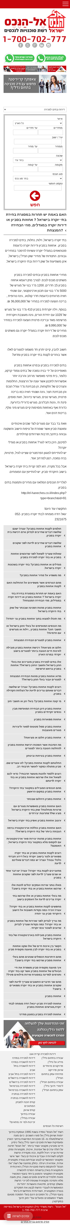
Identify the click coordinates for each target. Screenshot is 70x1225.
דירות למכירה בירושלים (22, 1082)
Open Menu (65, 4)
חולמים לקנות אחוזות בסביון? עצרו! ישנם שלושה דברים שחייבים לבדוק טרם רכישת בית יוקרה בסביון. (34, 532)
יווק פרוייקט (54, 1069)
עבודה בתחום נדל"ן (52, 1057)
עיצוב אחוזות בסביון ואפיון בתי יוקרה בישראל (34, 820)
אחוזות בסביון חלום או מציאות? (42, 737)
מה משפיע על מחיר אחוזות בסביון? (40, 575)
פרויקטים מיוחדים (53, 1065)
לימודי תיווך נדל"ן (53, 1085)
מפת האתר (35, 1217)
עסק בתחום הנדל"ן (52, 1089)
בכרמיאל (14, 1085)
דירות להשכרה (26, 1089)
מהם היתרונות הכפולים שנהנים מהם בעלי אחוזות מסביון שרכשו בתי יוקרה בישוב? (37, 958)
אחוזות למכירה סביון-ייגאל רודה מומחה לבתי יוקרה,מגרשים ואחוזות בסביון (35, 1005)
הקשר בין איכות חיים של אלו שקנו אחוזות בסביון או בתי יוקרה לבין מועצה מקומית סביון (34, 948)
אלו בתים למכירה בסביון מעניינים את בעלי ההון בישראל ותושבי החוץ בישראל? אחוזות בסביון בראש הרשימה (36, 665)
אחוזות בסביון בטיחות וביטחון (43, 755)
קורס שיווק (29, 1110)
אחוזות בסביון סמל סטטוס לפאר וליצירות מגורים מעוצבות (37, 728)
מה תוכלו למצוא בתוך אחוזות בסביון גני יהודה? (33, 618)
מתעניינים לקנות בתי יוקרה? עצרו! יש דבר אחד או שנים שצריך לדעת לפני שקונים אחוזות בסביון (33, 874)
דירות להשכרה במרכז (23, 1061)
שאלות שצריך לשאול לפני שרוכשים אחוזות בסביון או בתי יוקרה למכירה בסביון (36, 555)
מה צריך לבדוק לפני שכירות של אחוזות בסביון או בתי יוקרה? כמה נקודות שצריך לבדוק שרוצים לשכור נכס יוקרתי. (34, 924)
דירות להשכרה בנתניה (23, 1097)
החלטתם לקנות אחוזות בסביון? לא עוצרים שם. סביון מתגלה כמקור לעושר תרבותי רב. (33, 764)
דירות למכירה (27, 1085)
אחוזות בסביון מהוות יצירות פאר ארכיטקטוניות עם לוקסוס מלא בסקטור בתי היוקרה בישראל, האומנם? (34, 842)
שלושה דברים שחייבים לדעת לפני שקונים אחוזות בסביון (37, 544)
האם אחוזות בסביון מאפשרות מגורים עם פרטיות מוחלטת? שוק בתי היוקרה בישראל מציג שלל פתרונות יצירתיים (36, 810)
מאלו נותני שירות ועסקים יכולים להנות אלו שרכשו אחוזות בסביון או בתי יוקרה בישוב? (36, 887)
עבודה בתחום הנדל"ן (51, 1082)
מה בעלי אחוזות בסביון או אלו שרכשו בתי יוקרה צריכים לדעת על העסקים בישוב (37, 897)
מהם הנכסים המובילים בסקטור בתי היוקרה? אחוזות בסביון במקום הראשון (35, 789)
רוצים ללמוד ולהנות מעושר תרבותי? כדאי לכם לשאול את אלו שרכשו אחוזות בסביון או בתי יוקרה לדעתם (34, 777)
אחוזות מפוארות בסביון (47, 719)
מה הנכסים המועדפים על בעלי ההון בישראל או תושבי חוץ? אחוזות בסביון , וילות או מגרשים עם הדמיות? (33, 629)
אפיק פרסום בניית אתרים (35, 1221)
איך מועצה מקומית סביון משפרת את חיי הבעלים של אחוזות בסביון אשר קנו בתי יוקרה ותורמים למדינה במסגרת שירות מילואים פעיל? (33, 971)
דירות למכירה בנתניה (23, 1093)
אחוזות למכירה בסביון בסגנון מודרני (40, 1014)
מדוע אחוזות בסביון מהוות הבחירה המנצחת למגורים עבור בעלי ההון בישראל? (35, 678)
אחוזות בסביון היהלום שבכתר (44, 798)
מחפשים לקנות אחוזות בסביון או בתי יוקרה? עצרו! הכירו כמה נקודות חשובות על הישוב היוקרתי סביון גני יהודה (35, 910)
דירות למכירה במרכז (23, 1057)
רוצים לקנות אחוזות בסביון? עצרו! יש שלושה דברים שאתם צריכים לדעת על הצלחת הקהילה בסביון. (34, 690)
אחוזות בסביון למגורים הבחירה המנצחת (37, 640)
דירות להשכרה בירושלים (21, 1077)
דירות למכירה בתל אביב (21, 1074)
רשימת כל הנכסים (53, 1125)
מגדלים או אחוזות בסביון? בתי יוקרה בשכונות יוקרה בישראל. (34, 566)
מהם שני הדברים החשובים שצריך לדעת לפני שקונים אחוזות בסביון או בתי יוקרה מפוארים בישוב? (35, 985)
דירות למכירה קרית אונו (42, 1053)
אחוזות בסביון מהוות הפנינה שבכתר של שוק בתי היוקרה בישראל (35, 609)
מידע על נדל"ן (55, 1061)
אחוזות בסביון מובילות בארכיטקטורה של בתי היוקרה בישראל (34, 937)
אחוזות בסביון (53, 996)
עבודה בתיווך (28, 1113)
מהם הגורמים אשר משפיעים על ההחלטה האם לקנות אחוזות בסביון (34, 584)
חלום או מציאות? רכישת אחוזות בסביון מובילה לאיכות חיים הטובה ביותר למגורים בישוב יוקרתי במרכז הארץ (33, 651)
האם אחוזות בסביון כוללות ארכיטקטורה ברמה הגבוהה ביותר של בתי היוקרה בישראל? (34, 829)
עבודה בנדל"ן (28, 1117)
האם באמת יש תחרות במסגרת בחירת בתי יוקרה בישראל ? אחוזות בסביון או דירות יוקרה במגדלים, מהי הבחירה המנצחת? (34, 597)
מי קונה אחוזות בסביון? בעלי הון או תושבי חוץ (34, 701)
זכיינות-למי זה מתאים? (22, 1122)
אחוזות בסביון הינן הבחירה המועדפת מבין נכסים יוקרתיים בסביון (37, 710)
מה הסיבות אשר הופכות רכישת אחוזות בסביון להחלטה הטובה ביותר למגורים (34, 746)
